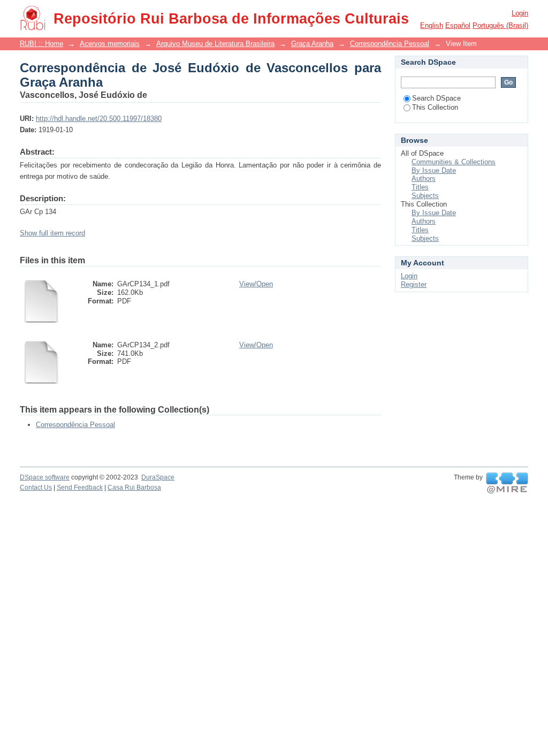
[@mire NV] (507, 483)
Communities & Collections (454, 162)
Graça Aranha (312, 44)
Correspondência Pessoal (389, 44)
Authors (424, 178)
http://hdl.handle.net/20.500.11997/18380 (99, 119)
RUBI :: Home (41, 44)
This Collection (435, 107)
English (431, 25)
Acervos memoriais (110, 44)
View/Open (256, 284)
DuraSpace (157, 477)
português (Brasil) (500, 25)
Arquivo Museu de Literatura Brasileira (215, 44)
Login (520, 13)
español (457, 25)
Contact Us (36, 487)
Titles (420, 187)
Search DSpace (436, 98)
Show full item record (52, 233)
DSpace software (45, 477)
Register (414, 284)
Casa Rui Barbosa (134, 487)
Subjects (425, 196)
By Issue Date (434, 170)
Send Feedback (80, 487)
